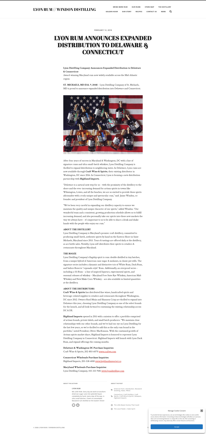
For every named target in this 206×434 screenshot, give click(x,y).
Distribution (129, 389)
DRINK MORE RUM (120, 7)
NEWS (163, 12)
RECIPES (139, 12)
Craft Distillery (128, 394)
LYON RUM (76, 388)
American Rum (119, 389)
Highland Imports (120, 398)
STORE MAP (149, 7)
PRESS (128, 391)
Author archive (73, 405)
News (123, 391)
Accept (176, 427)
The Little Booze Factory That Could (126, 405)
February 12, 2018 (103, 30)
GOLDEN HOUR (112, 12)
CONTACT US (151, 12)
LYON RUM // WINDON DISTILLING (64, 9)
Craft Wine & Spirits (126, 396)
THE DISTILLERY (164, 7)
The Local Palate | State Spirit (124, 409)
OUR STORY (126, 12)
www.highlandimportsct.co (108, 361)
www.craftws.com (107, 351)
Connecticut (118, 394)
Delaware (137, 396)
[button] (202, 411)
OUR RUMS (136, 7)
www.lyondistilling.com (112, 370)
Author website (78, 405)
